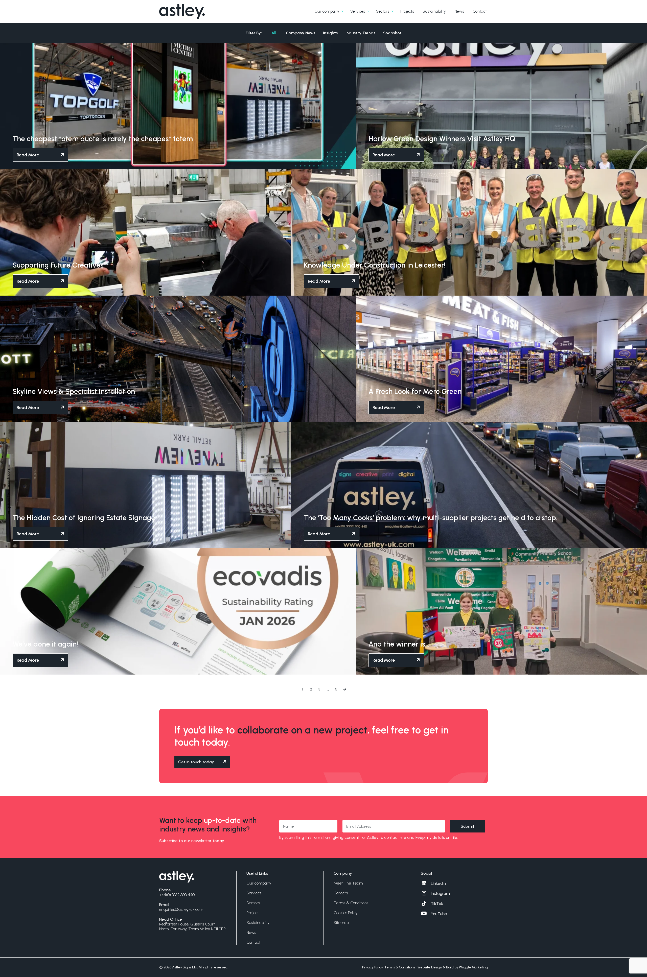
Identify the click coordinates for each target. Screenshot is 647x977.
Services (357, 11)
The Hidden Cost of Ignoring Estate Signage (84, 517)
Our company (326, 11)
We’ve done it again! (45, 644)
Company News (300, 33)
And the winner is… (398, 644)
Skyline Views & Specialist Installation (74, 391)
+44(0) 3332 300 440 (640, 491)
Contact (480, 11)
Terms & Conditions (351, 902)
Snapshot (392, 33)
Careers (341, 893)
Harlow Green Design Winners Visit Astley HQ (441, 138)
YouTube (439, 913)
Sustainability (434, 11)
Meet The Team (348, 883)
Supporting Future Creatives (58, 265)
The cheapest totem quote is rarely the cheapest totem (103, 138)
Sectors (382, 11)
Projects (407, 11)
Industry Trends (360, 33)
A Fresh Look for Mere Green (414, 391)
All (273, 33)
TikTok (437, 903)
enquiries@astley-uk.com (8, 491)
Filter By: (254, 33)
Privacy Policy (372, 967)
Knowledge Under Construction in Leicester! (375, 265)
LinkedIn (438, 883)
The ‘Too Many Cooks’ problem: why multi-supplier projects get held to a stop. (431, 517)
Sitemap (341, 922)
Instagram (440, 893)
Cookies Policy (346, 912)
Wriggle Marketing (473, 967)
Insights (330, 33)
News (459, 11)
